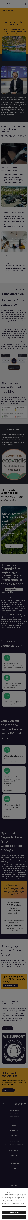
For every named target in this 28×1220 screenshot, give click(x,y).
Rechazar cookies (14, 1212)
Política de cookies (11, 1205)
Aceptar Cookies (14, 1217)
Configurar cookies (14, 1208)
